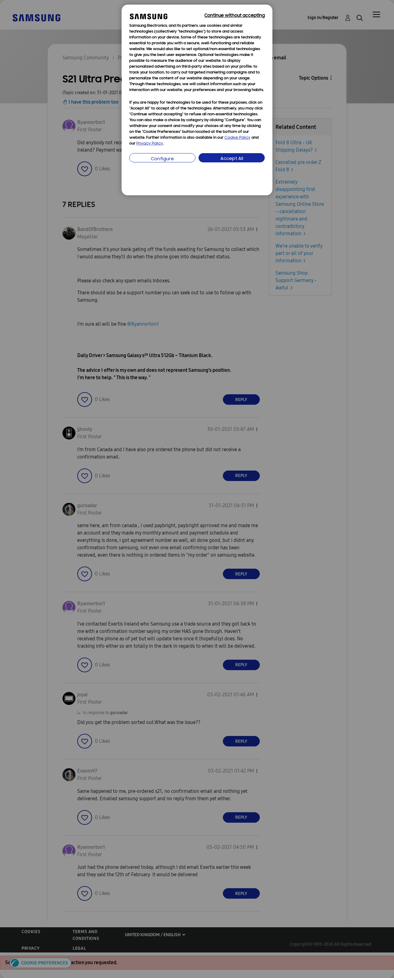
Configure (162, 159)
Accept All (231, 159)
